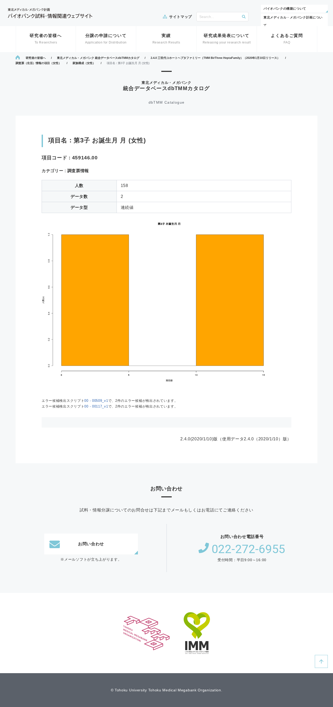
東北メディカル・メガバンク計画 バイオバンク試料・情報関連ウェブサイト (50, 13)
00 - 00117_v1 (96, 406)
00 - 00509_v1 (96, 401)
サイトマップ (180, 17)
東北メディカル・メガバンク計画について (293, 21)
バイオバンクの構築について (285, 8)
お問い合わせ (91, 544)
